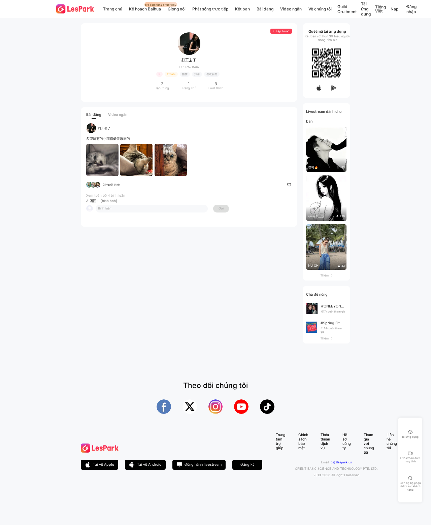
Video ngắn (291, 8)
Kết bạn (242, 8)
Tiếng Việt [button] (380, 9)
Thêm (326, 275)
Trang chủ (112, 8)
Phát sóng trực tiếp (210, 8)
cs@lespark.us (341, 462)
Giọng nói (177, 8)
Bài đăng (265, 8)
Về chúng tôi (320, 8)
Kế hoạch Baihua (145, 8)
